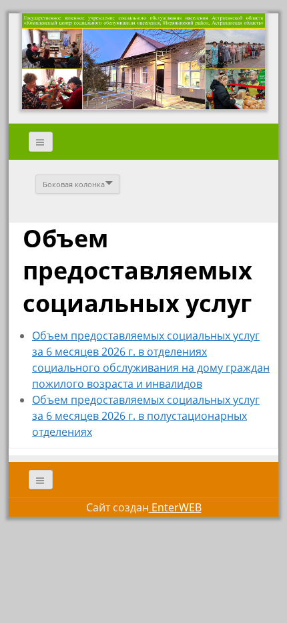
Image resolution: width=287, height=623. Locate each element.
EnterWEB (175, 507)
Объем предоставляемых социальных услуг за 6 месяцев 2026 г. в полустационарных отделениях (146, 415)
